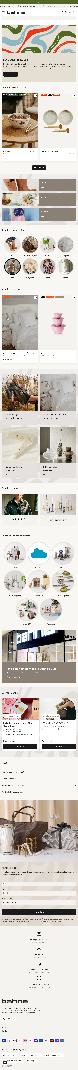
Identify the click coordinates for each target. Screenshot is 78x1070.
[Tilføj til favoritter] (35, 95)
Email (3, 889)
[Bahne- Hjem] (33, 12)
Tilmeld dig (39, 912)
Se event (20, 746)
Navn (3, 880)
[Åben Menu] (3, 12)
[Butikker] (70, 12)
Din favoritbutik (7, 898)
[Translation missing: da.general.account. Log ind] (62, 12)
